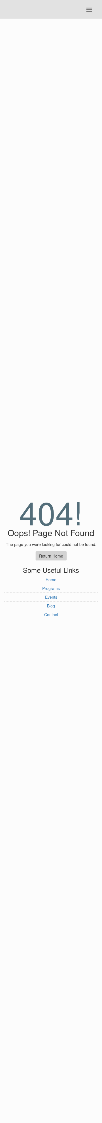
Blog (51, 606)
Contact (51, 614)
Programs (51, 588)
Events (51, 597)
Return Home (51, 556)
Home (51, 579)
